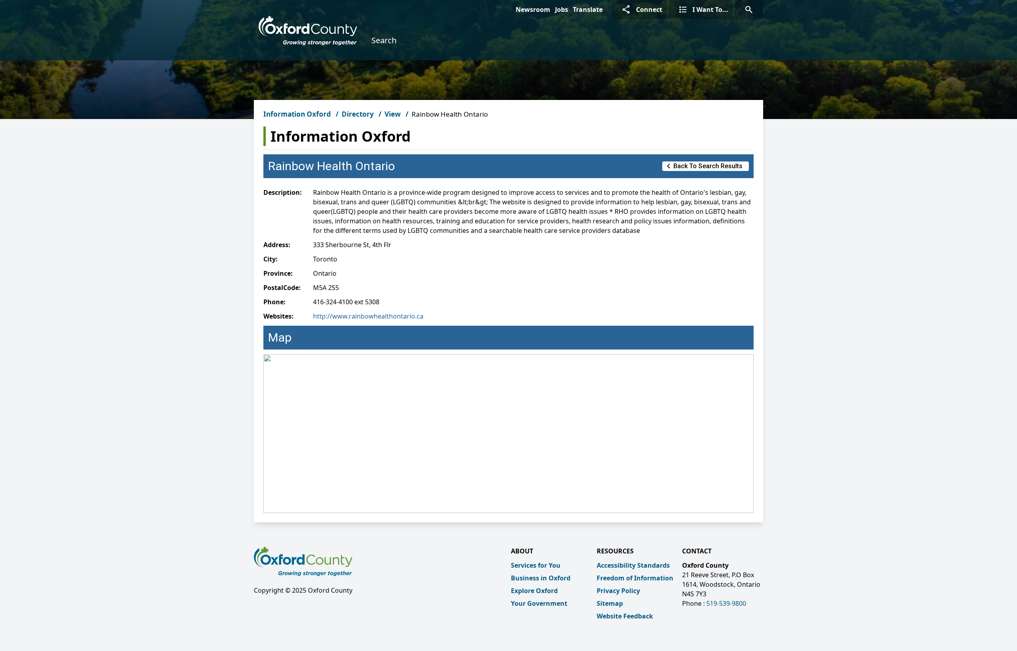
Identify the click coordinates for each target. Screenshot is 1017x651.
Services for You (536, 565)
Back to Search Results (703, 166)
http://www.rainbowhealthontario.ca (368, 316)
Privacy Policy (618, 590)
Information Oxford (297, 114)
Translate (588, 9)
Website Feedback (625, 616)
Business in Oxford (540, 578)
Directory (358, 114)
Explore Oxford (534, 590)
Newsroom (533, 9)
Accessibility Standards (633, 565)
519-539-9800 (726, 603)
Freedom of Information (635, 578)
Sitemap (610, 603)
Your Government (539, 603)
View (393, 114)
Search (383, 40)
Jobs (561, 9)
